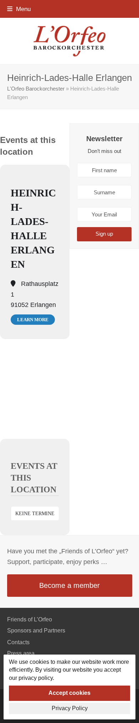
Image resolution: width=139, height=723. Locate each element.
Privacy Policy (70, 708)
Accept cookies (69, 693)
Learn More (32, 319)
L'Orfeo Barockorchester (36, 89)
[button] (19, 8)
